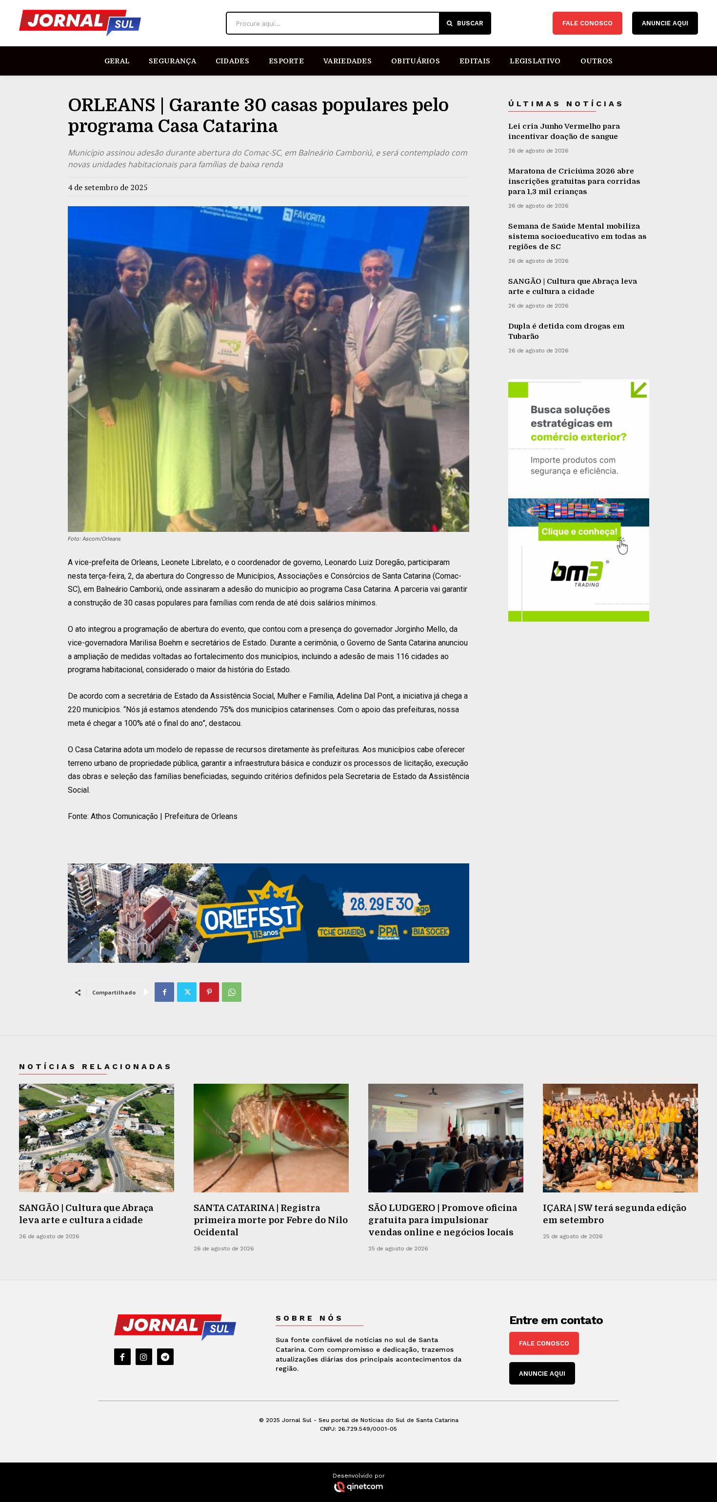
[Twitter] (187, 992)
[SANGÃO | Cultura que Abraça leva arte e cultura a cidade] (96, 1138)
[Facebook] (164, 992)
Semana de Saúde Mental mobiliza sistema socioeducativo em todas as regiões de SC (577, 236)
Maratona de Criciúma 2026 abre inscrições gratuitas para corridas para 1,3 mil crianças (574, 181)
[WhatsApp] (231, 992)
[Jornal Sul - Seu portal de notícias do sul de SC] (117, 23)
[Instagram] (144, 1356)
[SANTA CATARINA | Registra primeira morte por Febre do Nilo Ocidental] (271, 1138)
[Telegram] (165, 1356)
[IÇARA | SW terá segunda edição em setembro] (620, 1138)
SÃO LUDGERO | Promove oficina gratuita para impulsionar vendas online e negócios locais (442, 1220)
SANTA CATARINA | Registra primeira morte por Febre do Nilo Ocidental (271, 1220)
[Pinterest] (209, 992)
